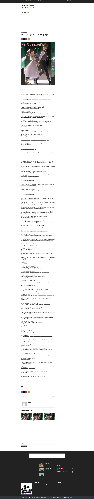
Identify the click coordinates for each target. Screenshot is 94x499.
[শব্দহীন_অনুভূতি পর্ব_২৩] (38, 416)
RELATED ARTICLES (24, 410)
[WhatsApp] (29, 39)
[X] (69, 2)
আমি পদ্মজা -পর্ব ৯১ (47, 463)
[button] (72, 14)
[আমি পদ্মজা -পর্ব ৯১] (41, 465)
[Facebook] (67, 2)
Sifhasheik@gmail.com (42, 486)
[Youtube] (72, 2)
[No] (92, 497)
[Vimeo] (71, 2)
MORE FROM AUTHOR (33, 410)
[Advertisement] (47, 23)
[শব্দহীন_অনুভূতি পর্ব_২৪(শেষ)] (26, 416)
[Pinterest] (26, 39)
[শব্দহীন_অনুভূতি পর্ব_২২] (49, 416)
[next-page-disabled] (23, 422)
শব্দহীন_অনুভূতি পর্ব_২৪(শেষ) (24, 420)
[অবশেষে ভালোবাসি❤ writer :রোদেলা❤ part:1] (41, 474)
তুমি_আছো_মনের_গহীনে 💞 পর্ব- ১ (49, 468)
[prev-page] (21, 422)
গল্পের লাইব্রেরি (23, 36)
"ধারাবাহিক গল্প (22, 32)
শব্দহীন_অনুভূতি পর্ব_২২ (47, 420)
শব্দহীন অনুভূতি (25, 32)
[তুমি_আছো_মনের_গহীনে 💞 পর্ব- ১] (41, 469)
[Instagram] (68, 2)
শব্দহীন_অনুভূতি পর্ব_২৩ (35, 420)
